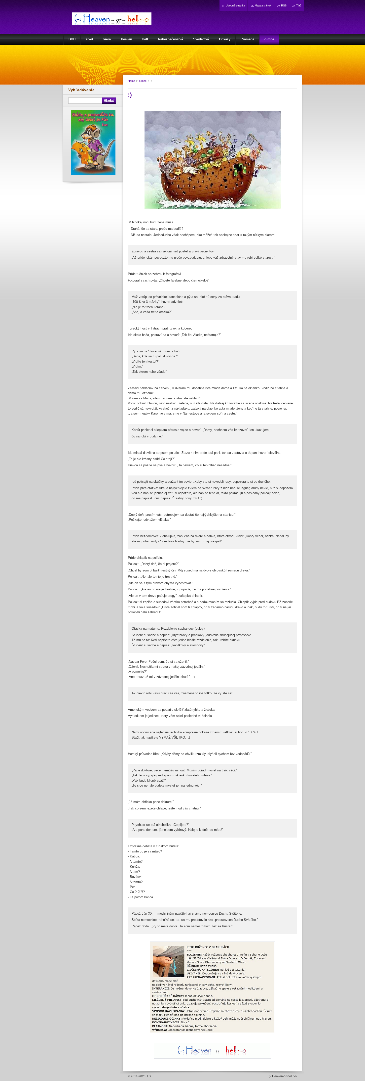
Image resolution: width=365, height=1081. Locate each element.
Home (131, 80)
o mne (142, 80)
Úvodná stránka (235, 5)
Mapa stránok (263, 5)
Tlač (298, 5)
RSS (284, 5)
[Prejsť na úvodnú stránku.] (111, 24)
